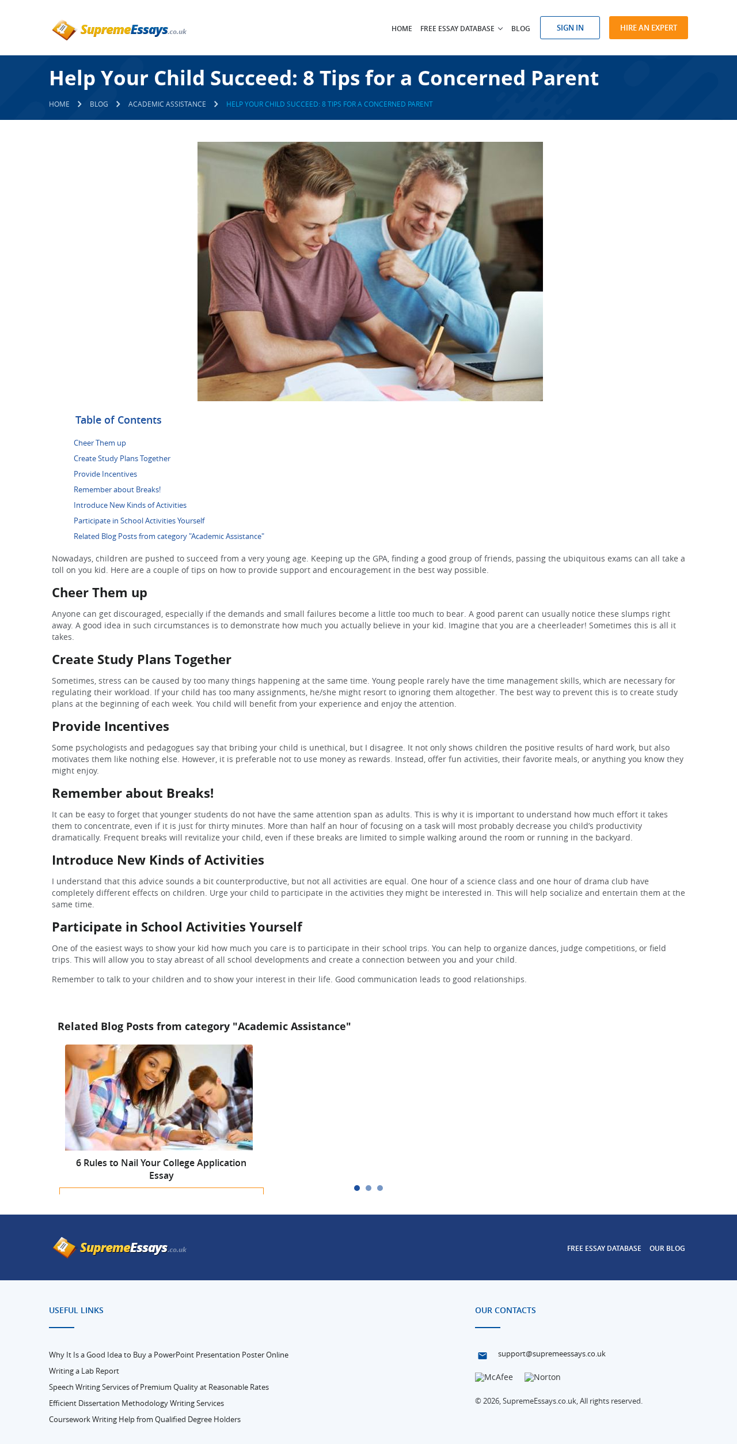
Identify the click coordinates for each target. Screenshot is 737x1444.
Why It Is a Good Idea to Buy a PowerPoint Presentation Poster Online (168, 1354)
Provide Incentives (105, 474)
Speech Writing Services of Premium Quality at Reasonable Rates (159, 1387)
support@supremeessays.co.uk (552, 1353)
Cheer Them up (100, 443)
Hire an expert (648, 27)
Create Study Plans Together (122, 458)
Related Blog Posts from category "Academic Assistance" (169, 536)
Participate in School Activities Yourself (139, 520)
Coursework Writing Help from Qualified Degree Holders (145, 1419)
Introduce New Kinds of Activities (130, 505)
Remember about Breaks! (117, 489)
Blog (520, 28)
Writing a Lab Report (84, 1371)
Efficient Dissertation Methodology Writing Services (136, 1403)
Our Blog (667, 1248)
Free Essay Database (604, 1248)
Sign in (570, 27)
